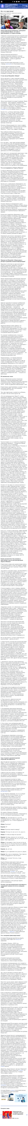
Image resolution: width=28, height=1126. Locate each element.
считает (21, 1070)
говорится (4, 109)
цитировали (4, 791)
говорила (3, 1085)
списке (13, 1090)
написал (12, 931)
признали (8, 64)
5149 (3, 14)
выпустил (18, 939)
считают (12, 871)
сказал (2, 1066)
